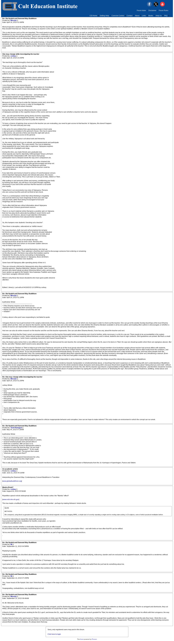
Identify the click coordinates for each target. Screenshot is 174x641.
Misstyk (13, 20)
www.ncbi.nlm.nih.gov (11, 499)
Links (144, 16)
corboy (13, 56)
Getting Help (104, 16)
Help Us (159, 16)
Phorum (94, 639)
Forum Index (141, 10)
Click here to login (54, 634)
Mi (11, 544)
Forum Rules (163, 10)
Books (150, 16)
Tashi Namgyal (16, 428)
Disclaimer (152, 10)
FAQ (165, 16)
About (137, 16)
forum (82, 639)
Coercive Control (118, 16)
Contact (129, 16)
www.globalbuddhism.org (12, 481)
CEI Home (93, 16)
